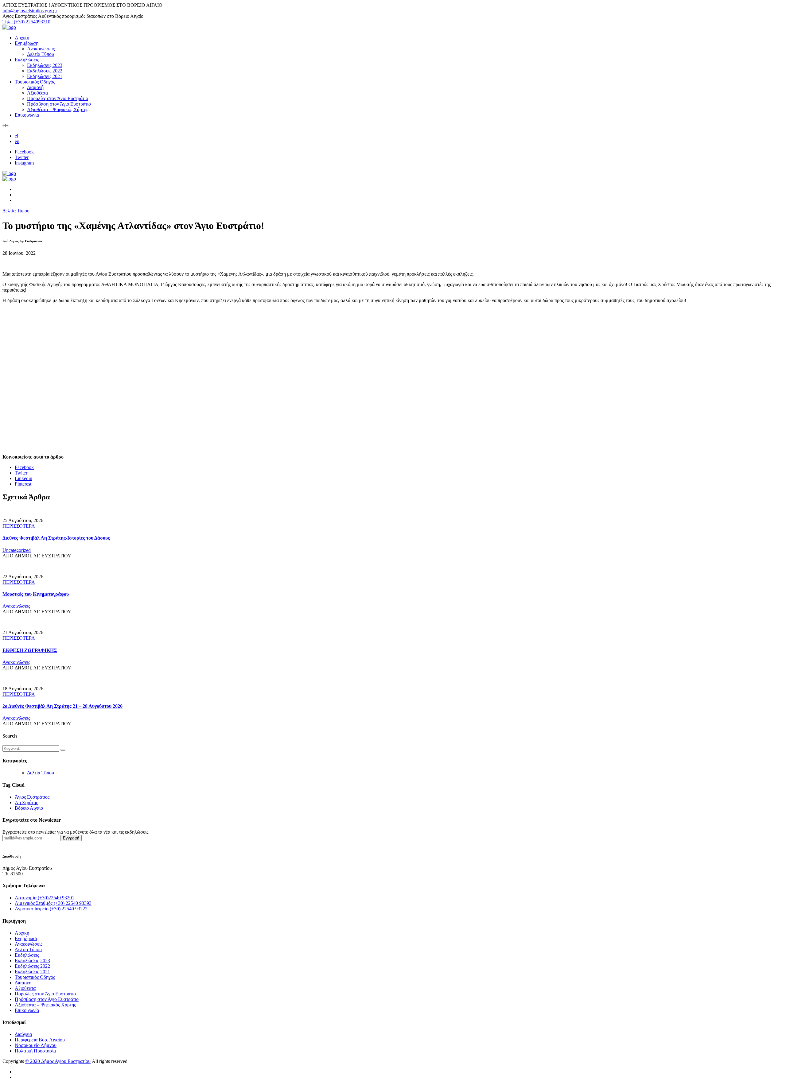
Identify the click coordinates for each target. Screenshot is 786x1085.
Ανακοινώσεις (41, 48)
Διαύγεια (23, 1034)
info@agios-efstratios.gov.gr (29, 10)
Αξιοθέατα (37, 92)
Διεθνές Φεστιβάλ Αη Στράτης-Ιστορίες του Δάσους (56, 538)
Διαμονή (35, 87)
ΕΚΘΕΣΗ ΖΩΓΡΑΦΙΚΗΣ (29, 650)
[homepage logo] (9, 27)
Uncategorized (16, 550)
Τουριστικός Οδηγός (35, 81)
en (17, 141)
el (16, 135)
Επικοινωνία (27, 115)
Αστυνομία (44, 897)
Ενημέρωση (26, 43)
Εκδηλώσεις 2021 (44, 76)
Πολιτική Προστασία (35, 1050)
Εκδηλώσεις (27, 59)
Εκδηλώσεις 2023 (44, 65)
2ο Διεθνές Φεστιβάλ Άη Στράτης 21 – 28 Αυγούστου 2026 (62, 706)
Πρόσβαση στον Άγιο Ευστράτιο (59, 104)
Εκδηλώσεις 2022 (44, 70)
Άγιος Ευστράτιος (32, 797)
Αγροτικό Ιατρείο (51, 908)
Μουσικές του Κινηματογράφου (35, 594)
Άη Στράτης (26, 802)
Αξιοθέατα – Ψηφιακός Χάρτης (57, 109)
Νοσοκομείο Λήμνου (35, 1045)
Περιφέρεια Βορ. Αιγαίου (40, 1039)
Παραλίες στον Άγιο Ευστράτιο (57, 98)
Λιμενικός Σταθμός (53, 903)
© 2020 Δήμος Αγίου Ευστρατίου (58, 1061)
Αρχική (22, 37)
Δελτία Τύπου (40, 54)
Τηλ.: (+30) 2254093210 (26, 21)
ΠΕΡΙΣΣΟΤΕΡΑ (18, 526)
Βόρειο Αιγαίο (29, 808)
